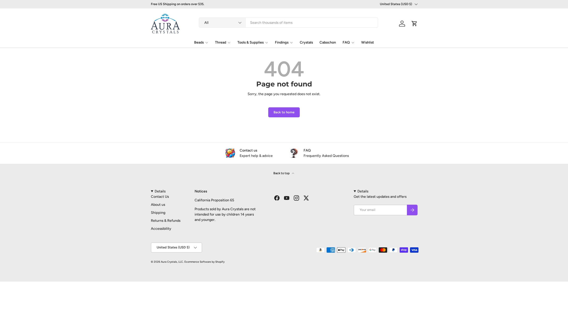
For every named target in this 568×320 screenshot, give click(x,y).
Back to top (281, 173)
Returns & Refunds (165, 220)
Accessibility (161, 228)
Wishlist (367, 42)
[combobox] (288, 22)
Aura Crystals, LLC (172, 261)
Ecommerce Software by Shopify (204, 261)
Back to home (284, 112)
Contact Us (160, 196)
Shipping (158, 212)
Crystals (306, 42)
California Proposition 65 (214, 200)
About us (158, 204)
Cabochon (328, 42)
